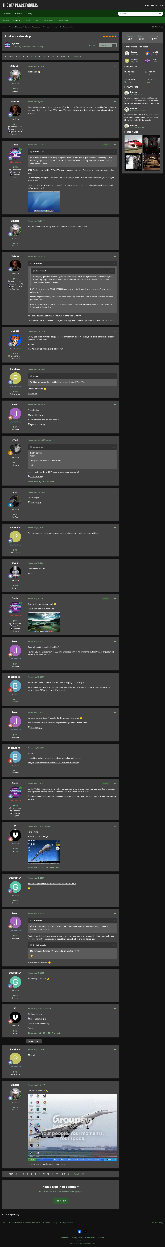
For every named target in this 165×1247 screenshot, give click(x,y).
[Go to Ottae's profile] (15, 449)
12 (48, 56)
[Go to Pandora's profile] (15, 378)
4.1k (16, 89)
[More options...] (114, 66)
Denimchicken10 (16, 127)
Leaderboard (63, 20)
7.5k (16, 391)
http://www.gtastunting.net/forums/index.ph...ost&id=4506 (52, 883)
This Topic (150, 14)
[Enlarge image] (39, 72)
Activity (29, 14)
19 (16, 515)
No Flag (15, 517)
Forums (16, 20)
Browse (18, 14)
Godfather (15, 878)
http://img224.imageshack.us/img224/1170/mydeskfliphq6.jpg (53, 763)
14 (57, 56)
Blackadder (15, 676)
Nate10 (15, 101)
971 (16, 900)
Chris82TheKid (17, 356)
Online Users (48, 20)
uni (15, 492)
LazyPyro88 (16, 170)
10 (39, 56)
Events (27, 20)
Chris (16, 44)
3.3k (16, 353)
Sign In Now (61, 1201)
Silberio (14, 66)
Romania (15, 588)
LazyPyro (16, 172)
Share (93, 45)
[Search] (160, 14)
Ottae (15, 440)
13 (52, 56)
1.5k (16, 848)
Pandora (15, 369)
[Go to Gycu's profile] (15, 572)
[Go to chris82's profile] (15, 340)
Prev (11, 56)
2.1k (16, 427)
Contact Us (90, 1238)
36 (16, 462)
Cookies (100, 1238)
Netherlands (15, 394)
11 (43, 56)
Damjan (134, 52)
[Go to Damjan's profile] (127, 53)
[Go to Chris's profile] (7, 45)
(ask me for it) (16, 132)
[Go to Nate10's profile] (15, 110)
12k (16, 167)
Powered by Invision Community (82, 1243)
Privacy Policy (77, 1238)
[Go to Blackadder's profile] (15, 686)
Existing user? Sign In (152, 5)
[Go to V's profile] (15, 835)
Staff (36, 20)
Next (63, 56)
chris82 (14, 331)
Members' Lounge (36, 46)
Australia (15, 429)
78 (16, 699)
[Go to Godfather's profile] (15, 887)
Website (7, 14)
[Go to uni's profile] (15, 501)
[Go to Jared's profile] (15, 413)
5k (16, 124)
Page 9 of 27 (79, 56)
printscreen (32, 393)
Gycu (15, 563)
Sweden (15, 91)
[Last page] (68, 56)
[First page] (5, 56)
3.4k (16, 585)
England (15, 177)
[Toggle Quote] (31, 152)
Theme (64, 1238)
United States (15, 134)
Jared (14, 404)
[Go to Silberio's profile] (15, 75)
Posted (36, 66)
